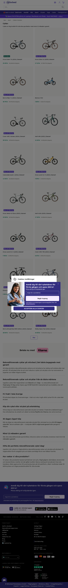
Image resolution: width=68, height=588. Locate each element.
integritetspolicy (29, 294)
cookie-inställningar (45, 292)
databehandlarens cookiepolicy (23, 296)
